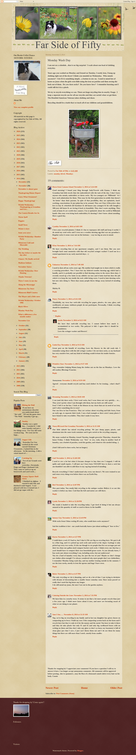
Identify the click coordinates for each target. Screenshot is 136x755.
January (22, 361)
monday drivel (59, 174)
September (23, 329)
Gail (54, 458)
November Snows (25, 267)
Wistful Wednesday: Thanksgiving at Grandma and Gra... (29, 207)
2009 (19, 382)
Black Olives (23, 307)
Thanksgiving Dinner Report (29, 193)
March (21, 353)
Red (54, 485)
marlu (60, 320)
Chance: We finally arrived (28, 259)
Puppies (21, 221)
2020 (19, 155)
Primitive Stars (58, 364)
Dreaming (56, 397)
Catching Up (27, 458)
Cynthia (55, 226)
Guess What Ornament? (27, 197)
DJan (54, 246)
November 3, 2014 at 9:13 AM (72, 345)
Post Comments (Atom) (65, 693)
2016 (19, 171)
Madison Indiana (24, 263)
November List (24, 321)
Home (84, 687)
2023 (19, 143)
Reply (54, 219)
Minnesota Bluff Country (28, 293)
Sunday (25, 421)
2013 (19, 366)
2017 (19, 167)
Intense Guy (57, 518)
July (21, 337)
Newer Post (52, 687)
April (21, 349)
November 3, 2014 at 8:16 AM (69, 299)
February (22, 357)
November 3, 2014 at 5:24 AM (85, 187)
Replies (58, 316)
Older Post (116, 687)
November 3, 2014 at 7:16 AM (68, 246)
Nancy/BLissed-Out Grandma (63, 426)
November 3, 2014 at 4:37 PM (69, 574)
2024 (19, 139)
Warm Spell (22, 217)
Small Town (22, 225)
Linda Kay (56, 345)
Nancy (54, 299)
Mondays (69, 174)
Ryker (54, 574)
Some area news (24, 233)
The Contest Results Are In (28, 213)
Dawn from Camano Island (62, 187)
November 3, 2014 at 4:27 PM (69, 537)
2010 (19, 378)
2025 (19, 135)
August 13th (26, 440)
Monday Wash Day (25, 311)
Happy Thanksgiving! (26, 201)
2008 (19, 386)
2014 (19, 179)
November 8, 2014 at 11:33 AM (76, 614)
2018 (19, 163)
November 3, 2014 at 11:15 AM (88, 426)
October (22, 326)
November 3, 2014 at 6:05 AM (70, 226)
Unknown (56, 265)
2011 (18, 374)
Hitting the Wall (28, 405)
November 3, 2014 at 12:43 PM (74, 518)
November (23, 186)
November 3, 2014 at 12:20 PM (70, 501)
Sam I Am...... (57, 614)
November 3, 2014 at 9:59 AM (73, 380)
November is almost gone (28, 189)
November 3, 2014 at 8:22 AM (74, 320)
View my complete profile (23, 107)
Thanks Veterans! (25, 277)
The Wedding (23, 249)
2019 (19, 159)
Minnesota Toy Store (26, 289)
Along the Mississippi (26, 285)
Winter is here (23, 229)
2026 (19, 131)
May (21, 345)
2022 (19, 147)
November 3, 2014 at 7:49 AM (72, 265)
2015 (19, 175)
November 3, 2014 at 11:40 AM (68, 458)
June (21, 341)
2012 (19, 370)
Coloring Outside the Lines (62, 595)
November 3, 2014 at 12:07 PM (68, 485)
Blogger (80, 751)
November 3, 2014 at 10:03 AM (73, 397)
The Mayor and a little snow (29, 297)
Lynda (54, 501)
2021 (19, 151)
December (23, 182)
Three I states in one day (27, 281)
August (22, 333)
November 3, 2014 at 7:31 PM (85, 595)
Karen (54, 537)
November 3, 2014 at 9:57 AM (76, 364)
